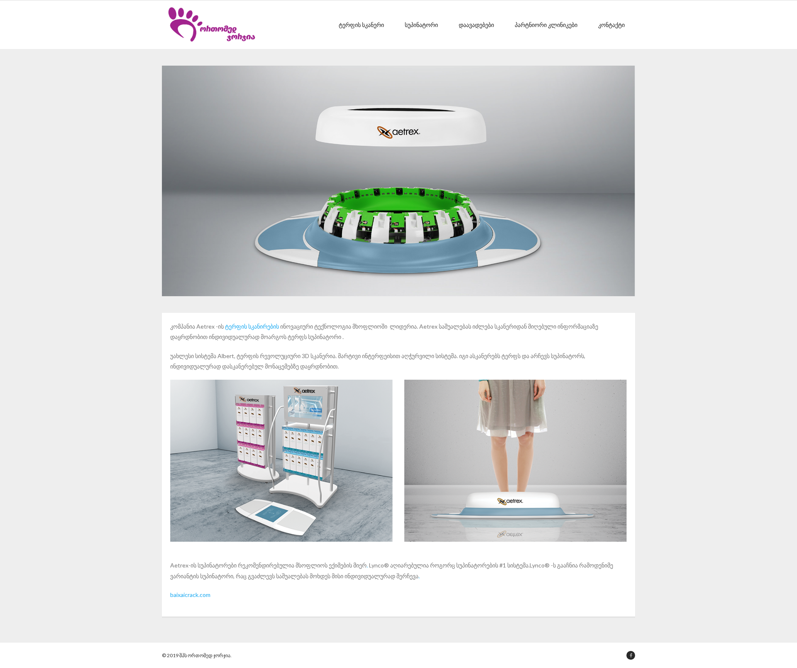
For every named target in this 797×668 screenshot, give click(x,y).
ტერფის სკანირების (252, 326)
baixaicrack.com (190, 594)
